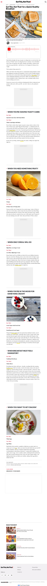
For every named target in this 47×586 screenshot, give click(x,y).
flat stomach (34, 75)
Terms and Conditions (36, 569)
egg (16, 448)
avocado (22, 140)
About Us (19, 567)
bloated (35, 374)
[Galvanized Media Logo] (4, 582)
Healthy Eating (12, 4)
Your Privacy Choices (24, 585)
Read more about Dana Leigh (16, 464)
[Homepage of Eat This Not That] (6, 567)
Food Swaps (16, 471)
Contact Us (19, 572)
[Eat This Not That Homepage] (23, 1)
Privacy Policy (35, 567)
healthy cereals (18, 265)
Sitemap (19, 569)
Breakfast (9, 471)
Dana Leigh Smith (14, 42)
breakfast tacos (9, 368)
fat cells (18, 342)
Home (7, 4)
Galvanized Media (17, 581)
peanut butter (12, 130)
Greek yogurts (14, 332)
